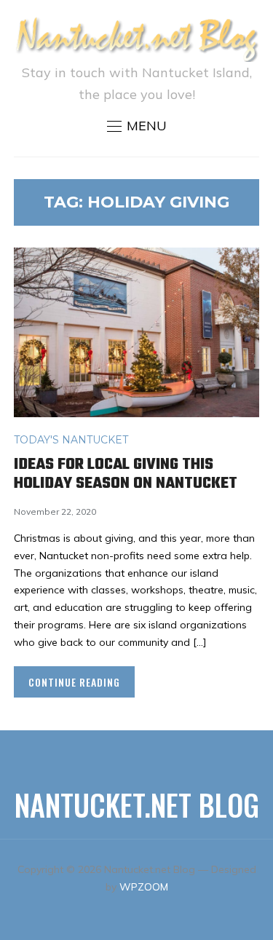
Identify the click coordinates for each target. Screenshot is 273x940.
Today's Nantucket (71, 439)
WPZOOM (143, 886)
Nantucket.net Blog (137, 804)
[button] (137, 126)
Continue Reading (74, 682)
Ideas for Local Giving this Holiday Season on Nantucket (125, 474)
